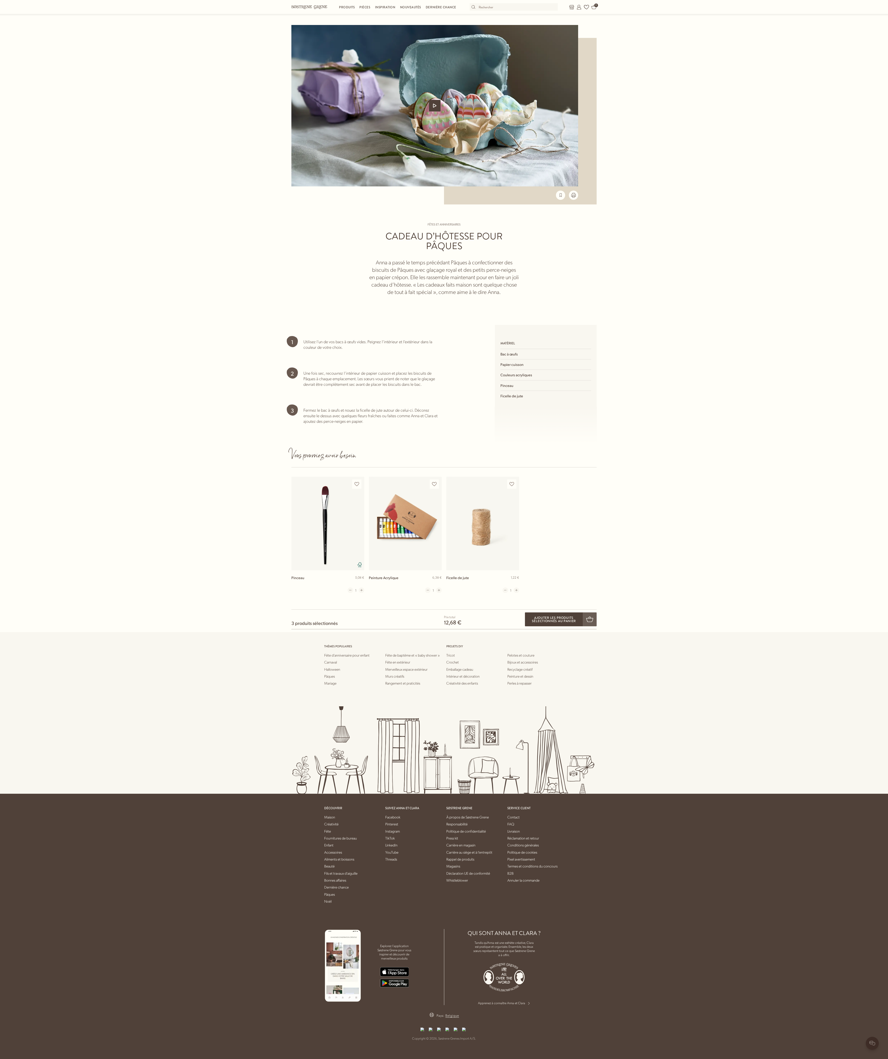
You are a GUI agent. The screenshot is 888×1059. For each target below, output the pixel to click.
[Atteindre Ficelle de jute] (482, 523)
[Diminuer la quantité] (350, 590)
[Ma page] (579, 7)
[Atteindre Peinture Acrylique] (405, 523)
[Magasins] (571, 7)
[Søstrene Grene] (309, 7)
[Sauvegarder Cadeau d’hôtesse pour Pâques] (560, 195)
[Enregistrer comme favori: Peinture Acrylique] (434, 484)
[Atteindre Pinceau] (327, 523)
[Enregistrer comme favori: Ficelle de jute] (511, 484)
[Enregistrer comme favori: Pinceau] (357, 484)
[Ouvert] (434, 105)
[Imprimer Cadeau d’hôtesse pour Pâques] (573, 195)
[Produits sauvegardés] (586, 7)
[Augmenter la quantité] (361, 590)
